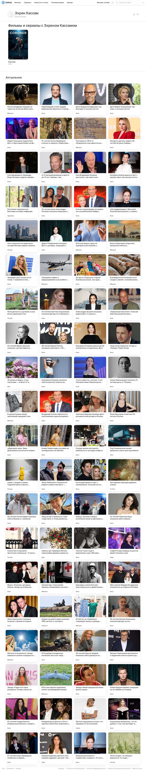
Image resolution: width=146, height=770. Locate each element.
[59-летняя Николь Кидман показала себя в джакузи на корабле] (90, 646)
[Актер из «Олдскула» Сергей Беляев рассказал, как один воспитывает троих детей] (90, 270)
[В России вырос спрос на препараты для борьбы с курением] (90, 236)
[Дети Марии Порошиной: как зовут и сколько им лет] (124, 99)
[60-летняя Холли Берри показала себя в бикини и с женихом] (22, 509)
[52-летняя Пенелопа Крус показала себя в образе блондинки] (124, 509)
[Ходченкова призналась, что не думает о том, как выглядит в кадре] (124, 714)
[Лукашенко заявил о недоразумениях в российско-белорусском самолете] (56, 270)
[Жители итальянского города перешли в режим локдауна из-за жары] (22, 646)
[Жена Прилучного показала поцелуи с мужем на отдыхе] (22, 612)
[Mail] (3, 2)
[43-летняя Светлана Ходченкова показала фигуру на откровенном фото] (56, 304)
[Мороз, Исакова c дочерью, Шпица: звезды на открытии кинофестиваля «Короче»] (22, 578)
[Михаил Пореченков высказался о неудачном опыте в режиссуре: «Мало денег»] (124, 646)
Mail (3, 768)
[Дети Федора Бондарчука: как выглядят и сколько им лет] (90, 99)
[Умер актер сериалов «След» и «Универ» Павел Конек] (124, 339)
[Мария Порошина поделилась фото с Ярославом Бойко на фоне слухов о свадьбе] (22, 134)
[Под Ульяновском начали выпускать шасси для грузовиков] (124, 441)
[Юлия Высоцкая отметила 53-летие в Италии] (124, 407)
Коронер (11, 62)
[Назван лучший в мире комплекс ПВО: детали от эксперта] (56, 612)
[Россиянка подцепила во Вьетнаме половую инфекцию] (22, 202)
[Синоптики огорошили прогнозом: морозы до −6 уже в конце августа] (22, 543)
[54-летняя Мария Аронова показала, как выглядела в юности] (22, 339)
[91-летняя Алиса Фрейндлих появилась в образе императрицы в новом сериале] (22, 748)
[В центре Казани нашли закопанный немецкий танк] (22, 407)
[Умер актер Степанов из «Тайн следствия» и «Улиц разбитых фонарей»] (56, 509)
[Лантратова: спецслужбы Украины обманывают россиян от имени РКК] (56, 578)
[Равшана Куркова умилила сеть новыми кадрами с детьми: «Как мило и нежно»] (56, 748)
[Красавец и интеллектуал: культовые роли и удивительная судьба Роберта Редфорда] (90, 578)
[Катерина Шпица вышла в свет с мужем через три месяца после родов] (124, 168)
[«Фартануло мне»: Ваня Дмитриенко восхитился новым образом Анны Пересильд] (22, 441)
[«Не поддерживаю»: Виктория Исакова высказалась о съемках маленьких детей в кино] (124, 202)
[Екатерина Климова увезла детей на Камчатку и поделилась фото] (90, 339)
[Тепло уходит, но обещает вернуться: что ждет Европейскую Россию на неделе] (124, 748)
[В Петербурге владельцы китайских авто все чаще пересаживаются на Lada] (56, 646)
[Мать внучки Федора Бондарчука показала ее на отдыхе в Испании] (124, 578)
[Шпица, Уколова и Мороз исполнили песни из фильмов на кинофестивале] (90, 509)
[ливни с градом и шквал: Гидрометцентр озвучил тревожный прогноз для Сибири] (22, 475)
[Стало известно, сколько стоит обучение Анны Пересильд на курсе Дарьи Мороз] (90, 373)
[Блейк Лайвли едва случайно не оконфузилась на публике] (56, 441)
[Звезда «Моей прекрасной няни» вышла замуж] (90, 680)
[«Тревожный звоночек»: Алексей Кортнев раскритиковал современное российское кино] (124, 304)
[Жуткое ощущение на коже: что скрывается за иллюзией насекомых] (90, 714)
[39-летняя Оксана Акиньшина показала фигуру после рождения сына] (124, 612)
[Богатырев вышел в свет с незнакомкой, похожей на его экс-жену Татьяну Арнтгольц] (90, 475)
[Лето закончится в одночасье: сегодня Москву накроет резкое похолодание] (22, 236)
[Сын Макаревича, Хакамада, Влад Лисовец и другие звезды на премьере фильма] (22, 168)
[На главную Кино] (8, 2)
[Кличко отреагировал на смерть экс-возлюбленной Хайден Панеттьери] (90, 202)
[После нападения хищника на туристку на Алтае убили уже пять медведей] (22, 99)
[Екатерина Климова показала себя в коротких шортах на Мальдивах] (56, 373)
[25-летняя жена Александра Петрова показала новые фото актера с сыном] (56, 202)
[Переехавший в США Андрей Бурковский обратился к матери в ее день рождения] (56, 99)
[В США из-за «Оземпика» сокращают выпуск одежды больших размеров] (90, 612)
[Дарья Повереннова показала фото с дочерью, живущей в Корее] (56, 236)
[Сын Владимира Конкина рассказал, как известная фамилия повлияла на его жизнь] (90, 168)
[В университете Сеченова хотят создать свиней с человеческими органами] (124, 270)
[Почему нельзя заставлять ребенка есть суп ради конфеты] (90, 441)
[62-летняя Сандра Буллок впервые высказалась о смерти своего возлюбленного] (22, 714)
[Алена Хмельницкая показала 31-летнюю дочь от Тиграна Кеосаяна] (124, 373)
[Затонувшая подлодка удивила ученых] (124, 475)
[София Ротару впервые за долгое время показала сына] (124, 543)
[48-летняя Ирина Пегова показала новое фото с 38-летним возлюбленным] (56, 339)
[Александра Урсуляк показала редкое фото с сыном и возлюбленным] (90, 304)
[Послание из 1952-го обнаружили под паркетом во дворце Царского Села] (90, 134)
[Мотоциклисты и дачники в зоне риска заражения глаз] (22, 304)
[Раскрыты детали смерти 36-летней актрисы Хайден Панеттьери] (124, 134)
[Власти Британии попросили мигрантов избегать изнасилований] (124, 236)
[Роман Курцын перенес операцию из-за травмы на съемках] (124, 680)
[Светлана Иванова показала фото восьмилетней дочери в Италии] (90, 407)
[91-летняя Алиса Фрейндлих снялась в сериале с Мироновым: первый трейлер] (56, 134)
